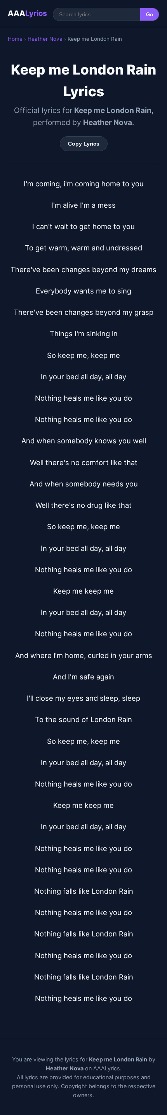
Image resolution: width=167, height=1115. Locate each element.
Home (15, 39)
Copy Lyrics (83, 144)
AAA (27, 13)
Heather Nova (45, 39)
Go (149, 14)
